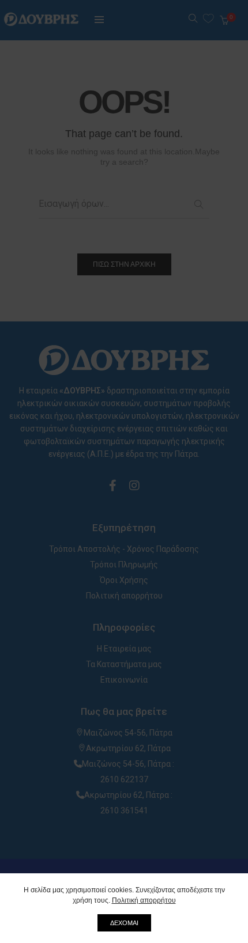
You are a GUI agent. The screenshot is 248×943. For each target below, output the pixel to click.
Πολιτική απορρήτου (144, 900)
